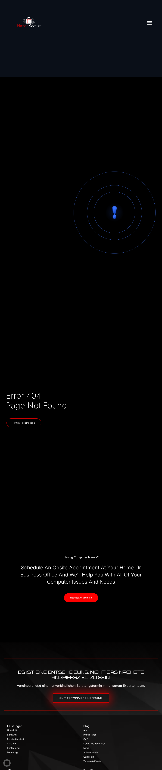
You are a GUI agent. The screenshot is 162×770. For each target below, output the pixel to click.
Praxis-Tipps (89, 734)
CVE (85, 739)
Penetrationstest (15, 739)
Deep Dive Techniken (94, 743)
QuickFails (88, 756)
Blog (86, 726)
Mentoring (12, 752)
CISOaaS (11, 743)
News (86, 748)
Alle (85, 730)
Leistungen (14, 726)
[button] (7, 763)
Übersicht (12, 730)
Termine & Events (92, 761)
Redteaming (13, 748)
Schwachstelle (90, 752)
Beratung (12, 734)
